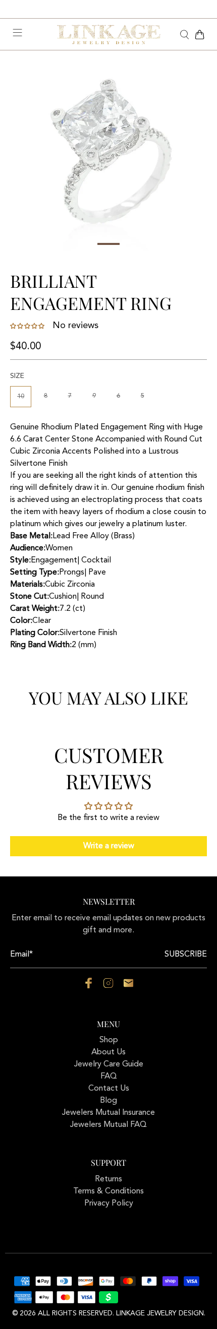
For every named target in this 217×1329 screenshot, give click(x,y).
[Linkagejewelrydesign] (108, 35)
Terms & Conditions (108, 1191)
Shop (108, 1040)
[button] (28, 326)
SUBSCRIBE (186, 955)
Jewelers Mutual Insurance (108, 1113)
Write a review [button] (108, 846)
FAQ (108, 1076)
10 (20, 396)
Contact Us (108, 1089)
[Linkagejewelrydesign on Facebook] (88, 986)
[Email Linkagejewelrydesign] (128, 986)
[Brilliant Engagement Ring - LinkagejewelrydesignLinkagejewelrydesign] (108, 156)
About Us (108, 1052)
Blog (108, 1101)
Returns (108, 1179)
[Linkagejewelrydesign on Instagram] (108, 986)
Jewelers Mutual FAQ (108, 1125)
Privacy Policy (108, 1203)
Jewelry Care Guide (108, 1064)
